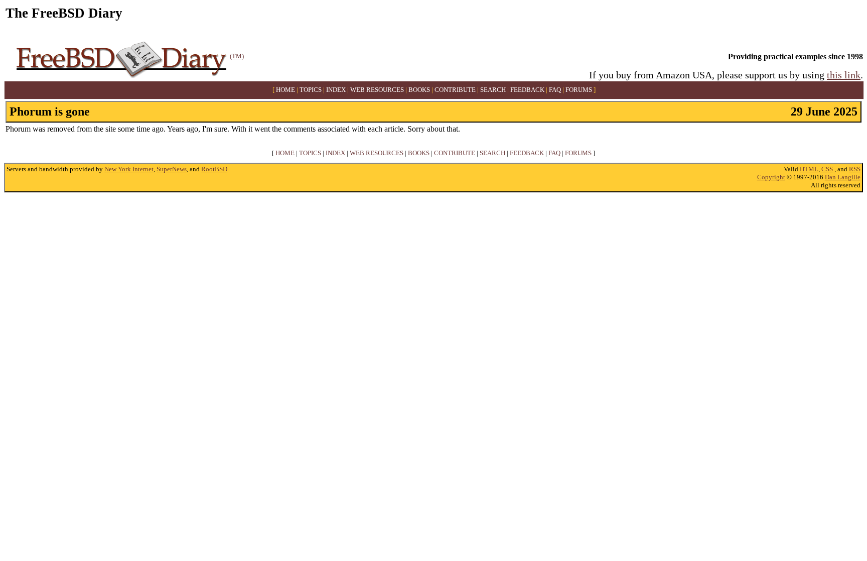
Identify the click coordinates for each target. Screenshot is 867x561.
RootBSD (214, 169)
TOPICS (311, 89)
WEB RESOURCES (377, 89)
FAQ (555, 89)
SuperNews (172, 169)
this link (843, 74)
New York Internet (129, 169)
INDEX (336, 89)
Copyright (771, 177)
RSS (854, 169)
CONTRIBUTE (455, 89)
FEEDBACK (527, 89)
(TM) (237, 56)
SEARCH (493, 89)
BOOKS (419, 89)
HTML (809, 169)
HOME (285, 89)
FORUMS (578, 89)
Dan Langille (842, 177)
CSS (827, 169)
